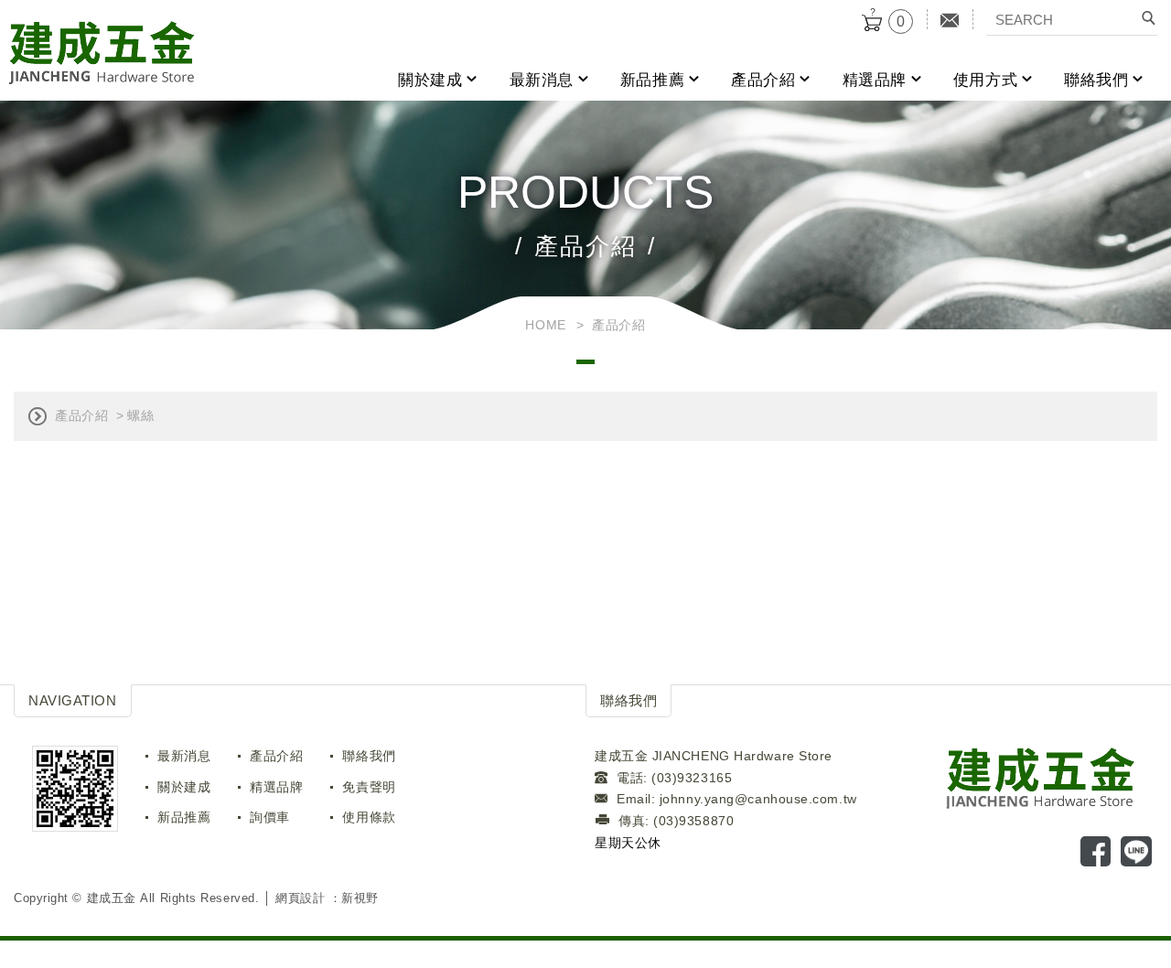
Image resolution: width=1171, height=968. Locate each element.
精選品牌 (875, 80)
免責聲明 (368, 787)
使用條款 (368, 817)
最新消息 (542, 80)
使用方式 (985, 80)
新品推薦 (652, 80)
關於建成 (430, 80)
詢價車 (270, 817)
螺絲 (140, 415)
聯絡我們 (1096, 80)
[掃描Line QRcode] (1139, 853)
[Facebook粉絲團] (1098, 853)
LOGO (1050, 777)
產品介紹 (763, 80)
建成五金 (101, 53)
